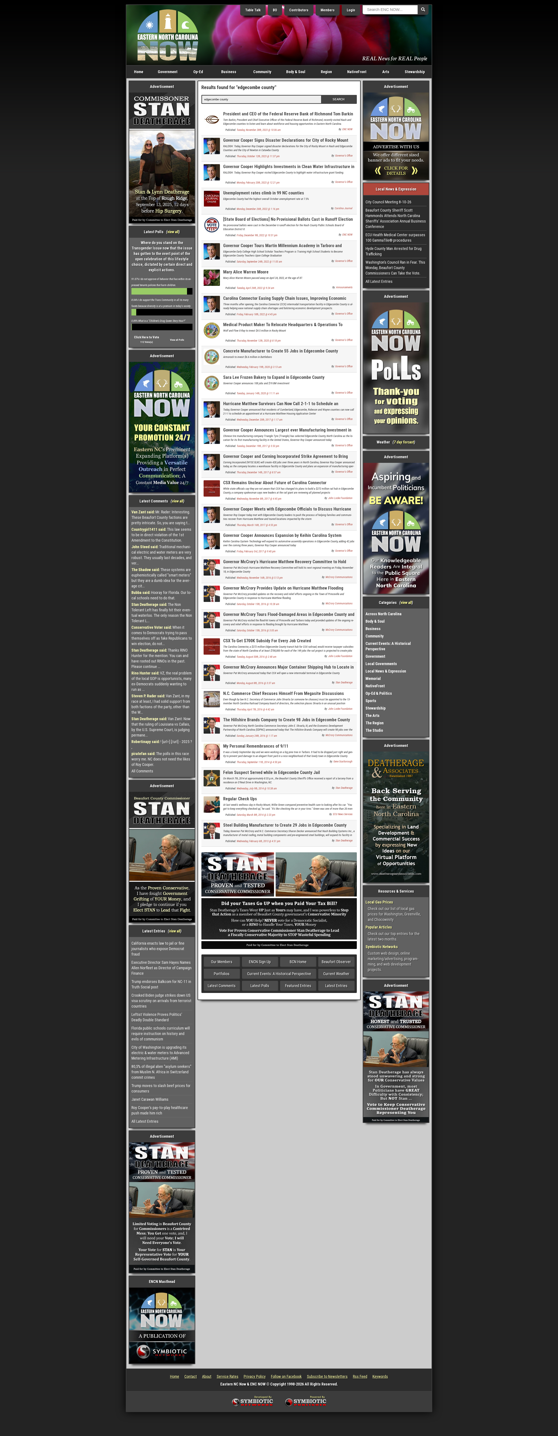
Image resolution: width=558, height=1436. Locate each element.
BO (275, 10)
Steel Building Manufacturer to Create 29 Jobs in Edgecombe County (285, 825)
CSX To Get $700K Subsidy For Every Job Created (267, 640)
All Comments (142, 771)
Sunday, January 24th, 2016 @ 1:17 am (257, 735)
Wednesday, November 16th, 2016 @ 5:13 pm (260, 577)
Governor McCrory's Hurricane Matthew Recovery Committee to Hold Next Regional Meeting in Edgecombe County (284, 564)
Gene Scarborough (342, 761)
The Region (375, 723)
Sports (371, 700)
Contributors (298, 10)
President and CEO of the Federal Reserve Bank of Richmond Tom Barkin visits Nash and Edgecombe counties (288, 116)
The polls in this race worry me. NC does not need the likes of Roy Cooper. (160, 759)
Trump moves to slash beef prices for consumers (161, 1088)
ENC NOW (347, 129)
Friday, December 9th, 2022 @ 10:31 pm (257, 235)
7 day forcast (404, 442)
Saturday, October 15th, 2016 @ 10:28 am (258, 604)
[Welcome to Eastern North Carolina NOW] (167, 34)
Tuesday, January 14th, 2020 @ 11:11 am (258, 393)
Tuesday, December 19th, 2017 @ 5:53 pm (258, 446)
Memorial (373, 678)
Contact (190, 1376)
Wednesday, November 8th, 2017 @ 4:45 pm (259, 498)
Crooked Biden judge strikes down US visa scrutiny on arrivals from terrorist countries (161, 1000)
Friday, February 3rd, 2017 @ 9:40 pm (256, 551)
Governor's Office (343, 155)
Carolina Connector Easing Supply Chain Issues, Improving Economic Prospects (284, 301)
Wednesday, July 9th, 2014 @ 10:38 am (257, 788)
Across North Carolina (383, 614)
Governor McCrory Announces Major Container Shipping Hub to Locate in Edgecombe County (288, 669)
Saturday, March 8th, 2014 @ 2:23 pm (256, 814)
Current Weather (336, 973)
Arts (385, 71)
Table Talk (253, 10)
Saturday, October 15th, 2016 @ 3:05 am (257, 630)
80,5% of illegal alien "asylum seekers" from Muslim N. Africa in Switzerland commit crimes (161, 1072)
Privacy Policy (255, 1376)
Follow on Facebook (286, 1376)
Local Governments (381, 663)
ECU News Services (342, 814)
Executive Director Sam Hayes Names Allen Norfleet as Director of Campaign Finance (161, 968)
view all (173, 231)
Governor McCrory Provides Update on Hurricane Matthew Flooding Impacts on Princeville (283, 590)
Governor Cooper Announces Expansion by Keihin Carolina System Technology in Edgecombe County (282, 538)
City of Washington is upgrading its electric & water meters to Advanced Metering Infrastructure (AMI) (160, 1052)
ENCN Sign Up (260, 961)
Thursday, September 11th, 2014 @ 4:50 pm (259, 762)
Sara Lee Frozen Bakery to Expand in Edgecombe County (274, 377)
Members (328, 10)
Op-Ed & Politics (379, 693)
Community (262, 71)
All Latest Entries (144, 1121)
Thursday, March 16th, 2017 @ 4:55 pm (257, 525)
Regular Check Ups (240, 798)
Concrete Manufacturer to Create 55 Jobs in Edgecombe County (280, 351)
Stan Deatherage (344, 682)
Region (326, 71)
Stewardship (415, 71)
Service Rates (227, 1376)
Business (228, 71)
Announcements (344, 287)
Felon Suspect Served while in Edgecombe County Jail (271, 772)
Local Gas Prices (379, 902)
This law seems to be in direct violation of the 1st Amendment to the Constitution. (161, 535)
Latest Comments (222, 985)
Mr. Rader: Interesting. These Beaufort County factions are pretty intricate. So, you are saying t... (160, 517)
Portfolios (222, 973)
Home (138, 71)
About (206, 1376)
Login (351, 10)
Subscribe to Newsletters (327, 1376)
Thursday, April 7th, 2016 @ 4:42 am (255, 709)
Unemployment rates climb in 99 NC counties (263, 193)
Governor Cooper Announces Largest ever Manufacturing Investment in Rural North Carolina (287, 432)
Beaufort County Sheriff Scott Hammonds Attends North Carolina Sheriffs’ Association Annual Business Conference (396, 218)
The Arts (372, 715)
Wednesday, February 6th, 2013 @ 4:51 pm (258, 841)
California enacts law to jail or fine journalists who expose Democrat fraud (157, 948)
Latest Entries (336, 985)
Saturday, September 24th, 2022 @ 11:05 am (259, 261)
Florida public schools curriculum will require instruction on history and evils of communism (160, 1033)
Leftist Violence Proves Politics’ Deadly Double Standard (156, 1017)
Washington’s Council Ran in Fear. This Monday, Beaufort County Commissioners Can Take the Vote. (395, 267)
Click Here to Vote (146, 337)
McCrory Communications (339, 577)
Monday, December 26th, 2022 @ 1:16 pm (258, 209)
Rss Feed (360, 1376)
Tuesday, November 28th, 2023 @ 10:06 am (259, 129)
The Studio (374, 730)
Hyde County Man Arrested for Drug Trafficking (394, 251)
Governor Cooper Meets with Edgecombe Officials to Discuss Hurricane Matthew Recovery (287, 511)
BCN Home (298, 961)
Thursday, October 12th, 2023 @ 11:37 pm (258, 156)
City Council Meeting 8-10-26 (388, 202)
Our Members (221, 961)
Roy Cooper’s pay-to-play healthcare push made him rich (159, 1110)
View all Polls (177, 340)
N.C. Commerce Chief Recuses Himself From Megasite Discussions (283, 693)
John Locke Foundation (340, 498)
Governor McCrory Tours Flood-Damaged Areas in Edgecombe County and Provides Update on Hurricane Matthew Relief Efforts (288, 617)
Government (167, 71)
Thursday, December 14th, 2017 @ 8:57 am (259, 472)
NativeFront (356, 71)
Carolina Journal (343, 208)
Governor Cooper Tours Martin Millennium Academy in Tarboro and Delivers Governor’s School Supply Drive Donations (282, 248)
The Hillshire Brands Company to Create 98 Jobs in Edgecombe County (286, 719)
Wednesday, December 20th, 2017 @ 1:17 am (259, 419)
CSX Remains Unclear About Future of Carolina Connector (275, 482)
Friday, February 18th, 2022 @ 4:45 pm (257, 314)
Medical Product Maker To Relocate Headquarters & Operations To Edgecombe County (282, 327)
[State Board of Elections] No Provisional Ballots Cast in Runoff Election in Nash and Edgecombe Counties (288, 222)
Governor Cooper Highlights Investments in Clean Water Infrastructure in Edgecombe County (288, 169)
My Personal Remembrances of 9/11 (255, 746)
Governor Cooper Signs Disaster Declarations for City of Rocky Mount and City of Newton (285, 143)
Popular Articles (379, 927)
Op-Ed (198, 71)
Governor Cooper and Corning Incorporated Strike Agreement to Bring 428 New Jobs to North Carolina (285, 459)
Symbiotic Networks (382, 946)
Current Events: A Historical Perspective (279, 973)
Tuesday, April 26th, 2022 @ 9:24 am (255, 288)
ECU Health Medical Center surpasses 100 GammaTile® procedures (395, 238)
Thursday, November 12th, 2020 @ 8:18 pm (259, 340)
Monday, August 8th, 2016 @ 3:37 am (256, 683)
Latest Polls (259, 985)
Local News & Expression (386, 671)
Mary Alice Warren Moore (246, 272)
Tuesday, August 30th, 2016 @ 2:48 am (256, 656)
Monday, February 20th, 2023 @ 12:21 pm (258, 182)
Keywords (380, 1376)
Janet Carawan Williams (149, 1099)
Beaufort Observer (336, 961)
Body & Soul (295, 71)
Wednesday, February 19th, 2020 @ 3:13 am (259, 367)
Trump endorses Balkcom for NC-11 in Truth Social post (161, 984)
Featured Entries (298, 985)
